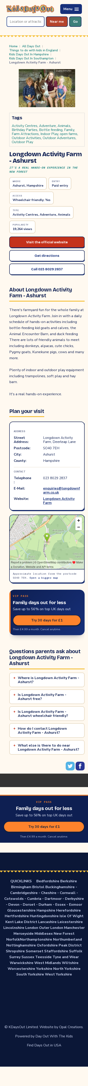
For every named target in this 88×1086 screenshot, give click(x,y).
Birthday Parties (24, 129)
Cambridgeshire (24, 892)
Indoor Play (49, 133)
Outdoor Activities (26, 137)
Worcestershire (21, 968)
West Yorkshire (58, 974)
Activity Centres (24, 125)
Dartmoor (53, 898)
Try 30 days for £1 (47, 620)
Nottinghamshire (21, 945)
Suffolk (75, 951)
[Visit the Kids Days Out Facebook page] (80, 769)
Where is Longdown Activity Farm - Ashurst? (48, 680)
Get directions (47, 256)
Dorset (29, 904)
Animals (64, 125)
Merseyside (24, 933)
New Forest (64, 933)
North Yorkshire (67, 968)
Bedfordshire (47, 881)
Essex (60, 904)
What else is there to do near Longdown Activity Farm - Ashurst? (48, 747)
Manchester (74, 927)
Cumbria (34, 898)
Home (13, 46)
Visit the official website (47, 242)
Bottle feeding (51, 129)
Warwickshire (21, 962)
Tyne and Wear (66, 957)
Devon (13, 904)
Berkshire (68, 881)
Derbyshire (74, 898)
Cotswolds (14, 898)
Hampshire (46, 910)
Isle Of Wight (71, 916)
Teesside (43, 957)
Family (69, 129)
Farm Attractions (25, 133)
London (31, 927)
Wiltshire (70, 962)
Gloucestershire (21, 910)
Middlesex (44, 933)
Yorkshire (44, 968)
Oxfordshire (47, 945)
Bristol (38, 887)
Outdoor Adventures (59, 137)
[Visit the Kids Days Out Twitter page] (71, 769)
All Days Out (31, 46)
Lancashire (47, 921)
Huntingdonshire (44, 916)
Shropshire (15, 951)
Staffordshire (56, 951)
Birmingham (21, 887)
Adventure (47, 125)
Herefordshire (68, 910)
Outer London (51, 927)
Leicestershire (70, 921)
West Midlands (47, 962)
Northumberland (67, 939)
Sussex (27, 957)
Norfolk (13, 939)
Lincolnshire (13, 927)
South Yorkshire (30, 974)
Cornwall (68, 892)
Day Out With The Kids (54, 1036)
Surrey (15, 957)
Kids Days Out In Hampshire (29, 54)
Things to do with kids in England (33, 50)
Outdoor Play (22, 142)
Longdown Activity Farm (59, 501)
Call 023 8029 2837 (47, 269)
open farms (68, 133)
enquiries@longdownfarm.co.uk (61, 490)
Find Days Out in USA (44, 1045)
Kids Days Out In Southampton (31, 58)
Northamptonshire (36, 939)
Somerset (34, 951)
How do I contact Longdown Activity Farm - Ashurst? (42, 730)
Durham (45, 904)
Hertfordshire (17, 916)
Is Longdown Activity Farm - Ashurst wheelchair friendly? (43, 713)
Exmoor (75, 904)
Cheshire (48, 892)
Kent (9, 921)
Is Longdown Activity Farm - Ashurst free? (42, 697)
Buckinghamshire (60, 887)
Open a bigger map (44, 577)
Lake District (26, 921)
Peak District (70, 945)
